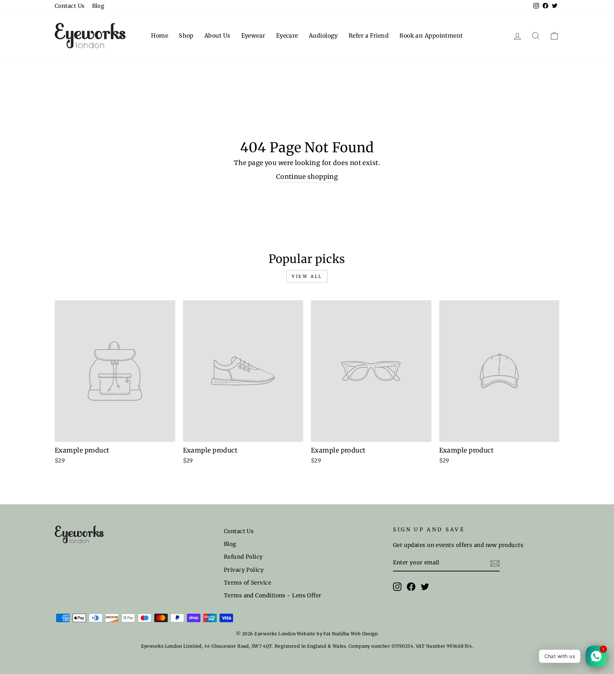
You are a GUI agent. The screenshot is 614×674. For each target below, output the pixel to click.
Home (159, 35)
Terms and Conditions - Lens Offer (273, 595)
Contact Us (70, 5)
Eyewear (253, 35)
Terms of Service (247, 582)
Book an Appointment (431, 35)
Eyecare (287, 35)
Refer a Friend (369, 35)
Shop (186, 35)
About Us (217, 35)
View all (307, 276)
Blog (98, 5)
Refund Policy (243, 556)
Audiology (323, 35)
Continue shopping (307, 176)
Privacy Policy (244, 569)
